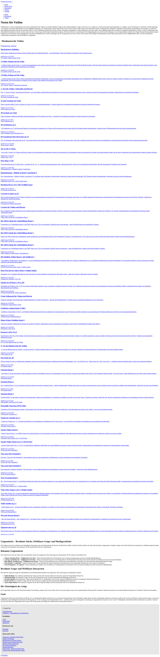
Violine (6, 18)
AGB (4, 619)
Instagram (5, 631)
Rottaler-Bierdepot (8, 647)
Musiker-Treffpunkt (8, 638)
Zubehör (6, 11)
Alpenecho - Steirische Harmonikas (13, 637)
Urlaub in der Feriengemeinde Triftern (14, 650)
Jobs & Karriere (7, 611)
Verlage (6, 9)
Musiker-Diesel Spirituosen (11, 643)
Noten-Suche (8, 6)
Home (6, 4)
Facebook (5, 629)
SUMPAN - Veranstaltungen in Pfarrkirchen (15, 613)
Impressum (6, 623)
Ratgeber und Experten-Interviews (13, 642)
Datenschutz (6, 621)
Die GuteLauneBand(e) (9, 645)
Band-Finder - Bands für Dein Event (13, 648)
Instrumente (7, 8)
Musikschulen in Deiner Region (12, 640)
